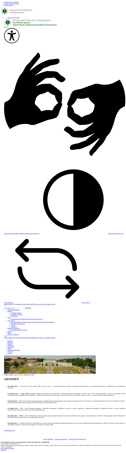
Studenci (10, 344)
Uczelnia (10, 341)
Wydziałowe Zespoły (17, 314)
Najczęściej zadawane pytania (19, 330)
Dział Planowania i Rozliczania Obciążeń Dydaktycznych (27, 319)
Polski (6, 304)
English (10, 304)
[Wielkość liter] (4, 336)
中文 (13, 304)
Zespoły (10, 311)
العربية (45, 304)
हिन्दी (32, 304)
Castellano (18, 304)
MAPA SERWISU (48, 439)
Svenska (53, 304)
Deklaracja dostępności (61, 439)
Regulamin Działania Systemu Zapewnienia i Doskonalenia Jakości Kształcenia (32, 322)
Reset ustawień (86, 302)
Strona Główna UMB (13, 17)
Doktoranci (11, 345)
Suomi (49, 304)
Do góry (13, 430)
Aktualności (14, 316)
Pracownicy (11, 347)
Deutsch (23, 304)
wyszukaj (6, 308)
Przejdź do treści (8, 5)
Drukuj (6, 430)
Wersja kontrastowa (33, 233)
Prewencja (11, 351)
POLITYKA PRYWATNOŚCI (77, 439)
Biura (9, 317)
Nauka (9, 348)
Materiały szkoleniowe (14, 328)
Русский (40, 304)
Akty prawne (11, 320)
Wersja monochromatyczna (115, 233)
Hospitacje (14, 327)
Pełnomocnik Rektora (13, 310)
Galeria (9, 331)
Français (28, 304)
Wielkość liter (23, 233)
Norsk (36, 304)
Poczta (9, 333)
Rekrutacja (11, 342)
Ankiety (13, 325)
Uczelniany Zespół (16, 313)
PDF (9, 430)
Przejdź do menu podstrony (11, 3)
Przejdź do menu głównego (11, 2)
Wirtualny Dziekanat (13, 334)
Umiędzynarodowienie (14, 350)
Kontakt (10, 353)
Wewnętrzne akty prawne (18, 323)
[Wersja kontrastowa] (6, 336)
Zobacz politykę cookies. (7, 448)
